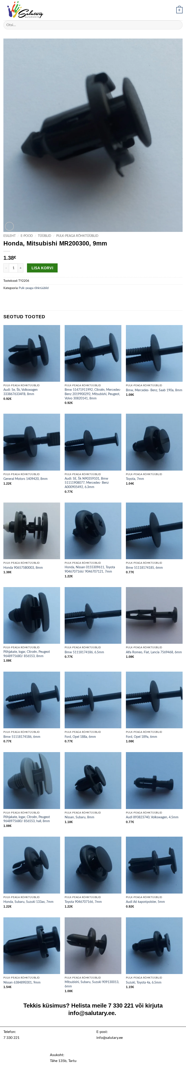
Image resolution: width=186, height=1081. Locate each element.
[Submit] (177, 24)
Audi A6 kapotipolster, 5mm (145, 902)
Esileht (9, 236)
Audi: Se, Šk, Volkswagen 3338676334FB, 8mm (20, 392)
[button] (179, 10)
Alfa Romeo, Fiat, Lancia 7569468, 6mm (154, 652)
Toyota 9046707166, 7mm (83, 902)
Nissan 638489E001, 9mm (22, 982)
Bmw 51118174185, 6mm (144, 567)
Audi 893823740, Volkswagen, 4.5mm (152, 817)
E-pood (27, 236)
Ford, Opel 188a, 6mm (80, 736)
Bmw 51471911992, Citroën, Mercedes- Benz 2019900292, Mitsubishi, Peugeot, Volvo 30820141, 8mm (93, 394)
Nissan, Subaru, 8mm (79, 817)
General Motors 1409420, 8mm (25, 479)
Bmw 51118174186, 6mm (21, 736)
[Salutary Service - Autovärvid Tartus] (26, 10)
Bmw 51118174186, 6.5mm (84, 652)
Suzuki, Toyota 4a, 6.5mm (144, 982)
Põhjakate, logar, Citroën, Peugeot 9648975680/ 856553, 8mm (26, 654)
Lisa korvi (42, 268)
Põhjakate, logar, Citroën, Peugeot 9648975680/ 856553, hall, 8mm (26, 819)
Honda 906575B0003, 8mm (23, 567)
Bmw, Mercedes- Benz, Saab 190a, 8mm (154, 390)
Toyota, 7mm (135, 479)
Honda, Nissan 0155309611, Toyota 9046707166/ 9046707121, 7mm (90, 569)
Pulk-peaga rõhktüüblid (77, 236)
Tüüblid (44, 236)
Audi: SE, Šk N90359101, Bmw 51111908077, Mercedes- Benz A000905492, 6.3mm (87, 483)
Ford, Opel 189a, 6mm (141, 736)
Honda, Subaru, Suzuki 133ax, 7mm (28, 902)
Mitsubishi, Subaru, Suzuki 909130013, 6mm (92, 984)
